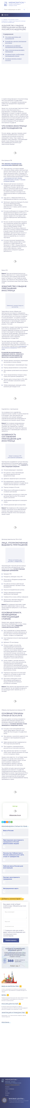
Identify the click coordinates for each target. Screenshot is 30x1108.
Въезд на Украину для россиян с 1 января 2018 (15, 560)
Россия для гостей (13, 19)
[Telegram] (9, 822)
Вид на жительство (10, 986)
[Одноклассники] (7, 822)
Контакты (7, 1086)
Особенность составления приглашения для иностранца (13, 46)
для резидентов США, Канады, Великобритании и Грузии (13, 178)
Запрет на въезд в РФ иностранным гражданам (15, 456)
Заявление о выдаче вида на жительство (15, 306)
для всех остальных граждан (14, 180)
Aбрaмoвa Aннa (15, 815)
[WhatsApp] (11, 822)
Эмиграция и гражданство (13, 1013)
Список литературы (9, 1088)
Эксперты (7, 1093)
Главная (5, 19)
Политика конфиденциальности (12, 1084)
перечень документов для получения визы (11, 164)
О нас (6, 1091)
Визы (4, 995)
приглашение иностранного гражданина (14, 346)
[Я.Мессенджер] (3, 822)
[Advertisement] (15, 81)
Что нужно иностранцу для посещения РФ (13, 37)
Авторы (7, 1095)
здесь (3, 349)
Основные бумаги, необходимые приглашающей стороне (14, 55)
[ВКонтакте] (5, 822)
